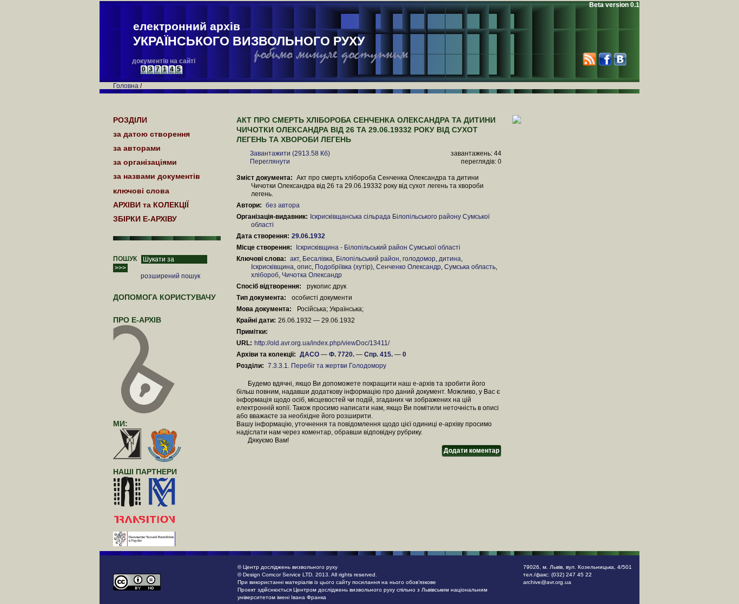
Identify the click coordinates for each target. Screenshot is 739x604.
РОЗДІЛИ (130, 120)
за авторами (137, 148)
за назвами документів (156, 176)
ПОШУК (125, 259)
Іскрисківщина (272, 267)
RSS (589, 59)
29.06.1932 (309, 236)
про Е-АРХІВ (137, 320)
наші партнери (145, 471)
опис (304, 267)
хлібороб (265, 275)
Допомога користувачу (164, 297)
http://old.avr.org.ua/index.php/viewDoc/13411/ (322, 343)
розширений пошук (170, 276)
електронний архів (249, 34)
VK (619, 59)
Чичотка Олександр (312, 275)
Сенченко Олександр (408, 267)
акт (294, 259)
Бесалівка (317, 259)
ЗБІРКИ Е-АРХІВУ (145, 218)
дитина (450, 259)
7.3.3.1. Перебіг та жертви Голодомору (327, 366)
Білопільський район (367, 259)
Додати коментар (471, 450)
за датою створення (151, 134)
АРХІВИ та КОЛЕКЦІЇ (151, 204)
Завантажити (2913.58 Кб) (290, 153)
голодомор (419, 259)
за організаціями (145, 162)
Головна (125, 86)
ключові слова (141, 190)
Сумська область (470, 267)
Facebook (604, 59)
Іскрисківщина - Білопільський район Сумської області (378, 247)
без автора (283, 205)
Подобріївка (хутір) (344, 267)
